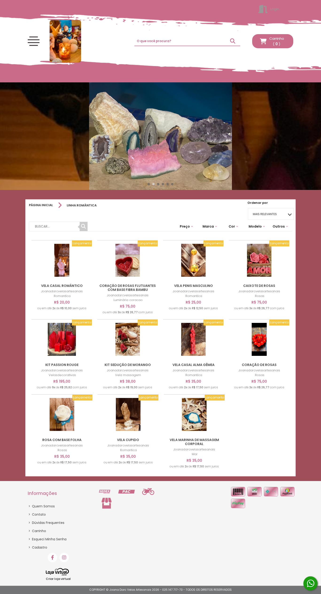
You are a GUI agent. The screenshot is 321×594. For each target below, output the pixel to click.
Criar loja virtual (58, 579)
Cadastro (37, 547)
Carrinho (37, 531)
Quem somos (41, 506)
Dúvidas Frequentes (46, 522)
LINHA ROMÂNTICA (82, 205)
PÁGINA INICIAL (41, 205)
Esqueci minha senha (47, 539)
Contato (37, 514)
